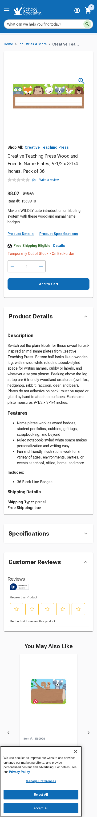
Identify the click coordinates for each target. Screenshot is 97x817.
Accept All (40, 808)
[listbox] (48, 733)
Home (8, 44)
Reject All (41, 794)
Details (59, 245)
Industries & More (33, 44)
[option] (48, 733)
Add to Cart (48, 284)
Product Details (21, 234)
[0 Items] (88, 10)
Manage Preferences (41, 781)
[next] (88, 733)
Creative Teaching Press (47, 147)
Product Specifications (58, 234)
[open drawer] (6, 10)
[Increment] (41, 266)
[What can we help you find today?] (87, 24)
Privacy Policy (19, 772)
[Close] (75, 751)
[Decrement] (12, 266)
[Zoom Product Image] (81, 81)
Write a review (49, 180)
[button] (77, 10)
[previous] (8, 733)
